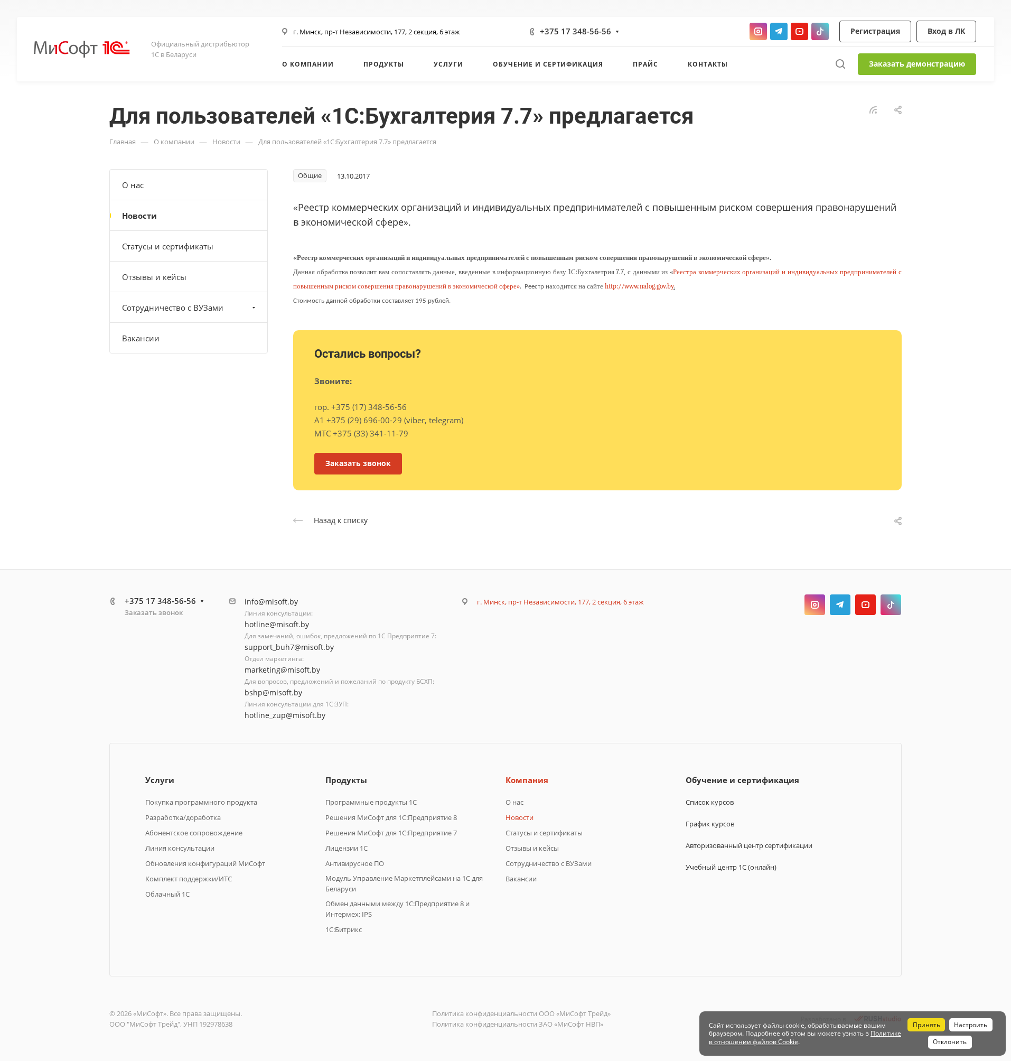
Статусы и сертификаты (167, 246)
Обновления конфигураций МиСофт (205, 863)
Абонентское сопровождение (193, 832)
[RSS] (873, 109)
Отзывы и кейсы (154, 277)
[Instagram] (814, 604)
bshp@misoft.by (273, 692)
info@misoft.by (271, 602)
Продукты (346, 780)
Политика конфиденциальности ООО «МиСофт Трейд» (521, 1013)
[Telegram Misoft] (779, 31)
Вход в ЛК (946, 31)
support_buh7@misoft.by (289, 647)
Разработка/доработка (183, 817)
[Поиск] (840, 64)
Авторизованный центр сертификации (749, 845)
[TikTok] (891, 604)
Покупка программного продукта (201, 802)
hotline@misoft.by (277, 624)
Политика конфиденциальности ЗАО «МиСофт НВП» (517, 1024)
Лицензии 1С (346, 848)
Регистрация (875, 31)
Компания (527, 780)
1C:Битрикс (343, 929)
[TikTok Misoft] (820, 31)
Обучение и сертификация (742, 780)
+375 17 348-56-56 (575, 31)
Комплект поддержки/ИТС (188, 878)
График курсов (710, 824)
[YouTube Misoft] (799, 31)
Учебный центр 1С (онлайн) (731, 867)
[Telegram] (840, 604)
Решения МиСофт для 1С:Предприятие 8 (391, 817)
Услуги (159, 780)
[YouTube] (865, 604)
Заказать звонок (154, 612)
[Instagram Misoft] (758, 31)
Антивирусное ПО (354, 863)
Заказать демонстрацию (917, 64)
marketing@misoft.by (282, 670)
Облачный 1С (167, 894)
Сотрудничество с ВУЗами (172, 307)
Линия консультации (179, 848)
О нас (133, 185)
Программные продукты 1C (371, 802)
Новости (139, 215)
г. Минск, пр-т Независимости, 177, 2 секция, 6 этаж (376, 31)
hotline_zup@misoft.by (285, 715)
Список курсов (710, 802)
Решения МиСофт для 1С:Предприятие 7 (391, 832)
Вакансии (141, 338)
